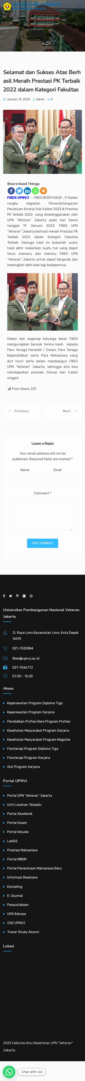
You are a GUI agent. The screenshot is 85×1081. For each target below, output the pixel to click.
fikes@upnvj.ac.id (25, 658)
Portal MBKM (16, 859)
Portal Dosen (17, 823)
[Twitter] (19, 190)
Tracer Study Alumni (23, 932)
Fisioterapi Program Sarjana (28, 758)
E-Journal (15, 896)
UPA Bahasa (16, 914)
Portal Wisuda (17, 832)
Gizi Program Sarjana (23, 767)
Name (24, 470)
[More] (43, 190)
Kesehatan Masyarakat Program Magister (39, 740)
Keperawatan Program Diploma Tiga (35, 703)
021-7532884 (22, 648)
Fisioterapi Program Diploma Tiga (32, 749)
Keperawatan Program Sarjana (30, 712)
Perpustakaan (18, 905)
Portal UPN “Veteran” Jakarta (29, 796)
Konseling (14, 887)
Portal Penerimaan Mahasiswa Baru (34, 868)
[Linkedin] (27, 190)
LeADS (12, 841)
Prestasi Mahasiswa (22, 850)
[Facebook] (11, 190)
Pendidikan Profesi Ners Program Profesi (38, 721)
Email (57, 470)
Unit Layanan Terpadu (24, 805)
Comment (42, 493)
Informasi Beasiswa (22, 877)
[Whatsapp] (35, 190)
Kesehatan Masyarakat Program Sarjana (38, 730)
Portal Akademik (19, 814)
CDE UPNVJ (16, 923)
